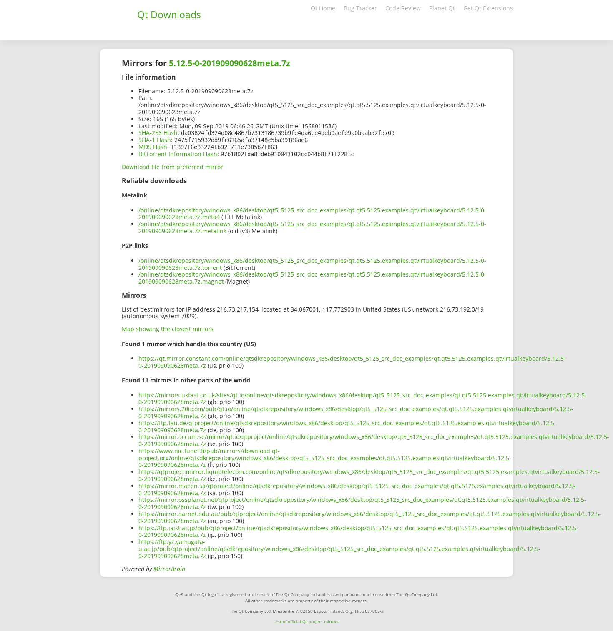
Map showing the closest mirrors (168, 329)
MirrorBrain (169, 569)
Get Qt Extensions (488, 8)
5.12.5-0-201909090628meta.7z (229, 63)
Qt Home (323, 8)
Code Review (403, 8)
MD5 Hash (152, 147)
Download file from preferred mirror (172, 167)
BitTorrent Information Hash (177, 154)
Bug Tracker (360, 8)
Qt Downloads (169, 14)
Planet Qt (442, 8)
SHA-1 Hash (154, 140)
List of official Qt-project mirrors (306, 621)
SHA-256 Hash (158, 133)
